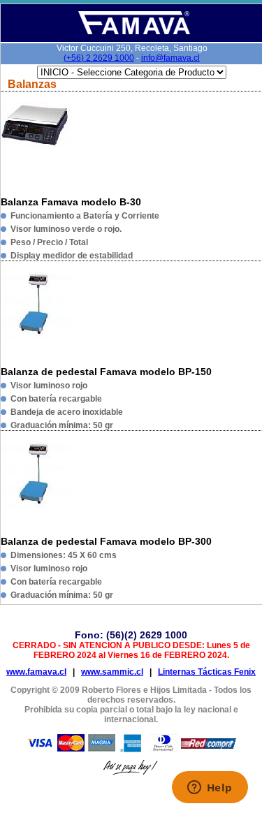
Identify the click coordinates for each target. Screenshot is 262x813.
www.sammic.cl (112, 672)
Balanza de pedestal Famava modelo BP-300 (106, 541)
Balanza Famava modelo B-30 (71, 201)
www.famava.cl (36, 672)
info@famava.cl (170, 58)
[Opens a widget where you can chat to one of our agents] (209, 788)
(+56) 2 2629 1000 (99, 58)
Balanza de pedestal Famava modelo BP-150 (106, 371)
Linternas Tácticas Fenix (207, 672)
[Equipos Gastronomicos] (133, 32)
